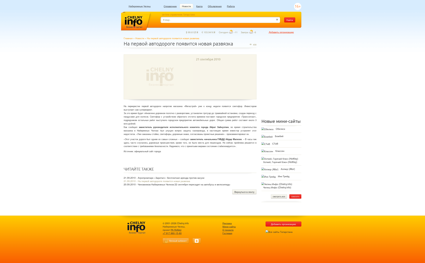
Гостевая (227, 233)
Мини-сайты (229, 226)
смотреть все (279, 196)
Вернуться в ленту (244, 191)
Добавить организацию (281, 32)
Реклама (227, 223)
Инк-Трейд (283, 176)
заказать (295, 196)
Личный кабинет (178, 240)
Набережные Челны (140, 6)
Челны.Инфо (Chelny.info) (277, 187)
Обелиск (280, 128)
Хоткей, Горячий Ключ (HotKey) (280, 162)
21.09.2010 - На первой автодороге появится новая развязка (157, 181)
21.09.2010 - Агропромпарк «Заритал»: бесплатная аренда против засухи (164, 177)
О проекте (228, 229)
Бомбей (279, 136)
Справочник (170, 6)
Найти (289, 20)
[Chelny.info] (139, 228)
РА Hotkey (176, 229)
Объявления (215, 6)
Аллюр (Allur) (288, 169)
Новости (186, 6)
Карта (199, 6)
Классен (279, 150)
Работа (231, 6)
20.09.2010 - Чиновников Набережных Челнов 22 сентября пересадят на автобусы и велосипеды (177, 184)
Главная (128, 38)
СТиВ (275, 143)
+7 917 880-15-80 (172, 233)
